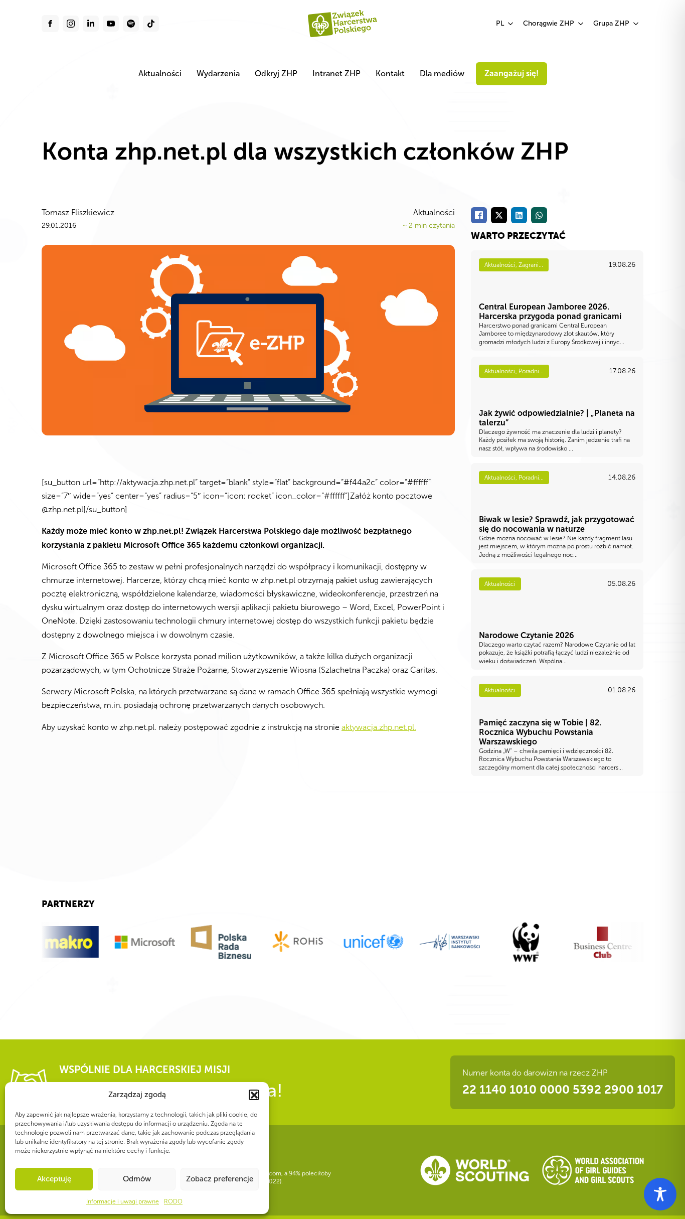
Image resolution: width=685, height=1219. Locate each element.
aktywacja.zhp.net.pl (377, 727)
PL (500, 23)
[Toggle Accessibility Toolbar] (660, 1194)
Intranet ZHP (336, 73)
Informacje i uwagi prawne (122, 1201)
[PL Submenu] (511, 23)
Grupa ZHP (611, 23)
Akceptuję (54, 1178)
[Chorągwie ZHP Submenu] (581, 23)
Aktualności (160, 73)
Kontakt (390, 73)
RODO (173, 1201)
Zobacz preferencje (219, 1178)
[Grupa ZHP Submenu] (636, 23)
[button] (254, 1095)
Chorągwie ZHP (548, 23)
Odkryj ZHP (276, 73)
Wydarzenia (218, 73)
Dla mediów (442, 73)
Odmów (137, 1178)
